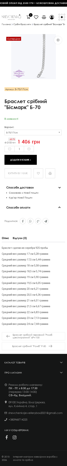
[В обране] (38, 173)
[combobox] (33, 132)
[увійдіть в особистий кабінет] (52, 17)
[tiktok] (22, 437)
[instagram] (14, 437)
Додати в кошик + (20, 159)
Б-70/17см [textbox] (12, 132)
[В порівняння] (50, 173)
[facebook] (6, 437)
